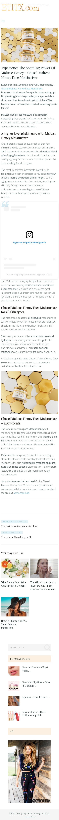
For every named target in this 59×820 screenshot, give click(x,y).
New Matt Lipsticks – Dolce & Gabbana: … (36, 684)
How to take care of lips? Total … (35, 669)
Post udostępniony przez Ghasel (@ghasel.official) (29, 274)
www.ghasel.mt (21, 492)
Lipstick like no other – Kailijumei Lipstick (34, 713)
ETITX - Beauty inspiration (20, 813)
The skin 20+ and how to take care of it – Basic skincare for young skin (43, 586)
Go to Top (28, 816)
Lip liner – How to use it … (36, 697)
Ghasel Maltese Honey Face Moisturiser (21, 88)
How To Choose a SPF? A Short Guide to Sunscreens (14, 624)
